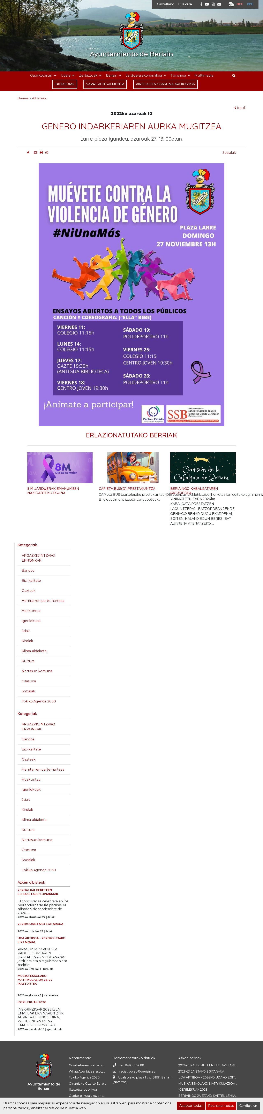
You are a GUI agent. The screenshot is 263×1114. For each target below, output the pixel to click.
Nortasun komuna (37, 671)
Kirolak (27, 641)
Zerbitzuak (88, 75)
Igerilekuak (31, 621)
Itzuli (241, 108)
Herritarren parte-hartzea (43, 601)
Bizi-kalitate (31, 581)
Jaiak (26, 631)
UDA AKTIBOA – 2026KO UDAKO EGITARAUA (211, 1077)
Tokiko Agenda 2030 (39, 701)
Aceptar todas (190, 1106)
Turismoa (178, 75)
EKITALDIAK (65, 84)
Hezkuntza (31, 611)
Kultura (28, 661)
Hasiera (23, 98)
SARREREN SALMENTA (105, 84)
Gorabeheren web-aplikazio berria (95, 1065)
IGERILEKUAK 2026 (192, 1089)
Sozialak (229, 153)
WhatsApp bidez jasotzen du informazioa (100, 1071)
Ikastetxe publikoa (83, 1089)
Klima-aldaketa (34, 651)
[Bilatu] (235, 76)
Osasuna (29, 681)
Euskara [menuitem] (185, 4)
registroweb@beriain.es (137, 1071)
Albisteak (39, 98)
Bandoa (28, 570)
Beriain (111, 75)
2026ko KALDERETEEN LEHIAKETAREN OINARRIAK (217, 1065)
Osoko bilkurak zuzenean (88, 1096)
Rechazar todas (221, 1106)
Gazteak (29, 591)
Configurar (248, 1106)
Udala (65, 75)
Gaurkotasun (41, 75)
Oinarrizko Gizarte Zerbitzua (90, 1083)
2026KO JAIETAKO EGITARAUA (201, 1071)
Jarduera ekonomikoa (144, 75)
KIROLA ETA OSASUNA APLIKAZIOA (165, 84)
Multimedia (204, 75)
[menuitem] (165, 4)
